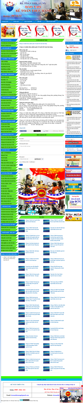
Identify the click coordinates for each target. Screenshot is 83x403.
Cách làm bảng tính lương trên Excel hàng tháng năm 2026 (73, 92)
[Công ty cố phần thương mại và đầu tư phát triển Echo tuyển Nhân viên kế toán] (21, 363)
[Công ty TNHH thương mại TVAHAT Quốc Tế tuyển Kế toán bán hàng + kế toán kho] (21, 301)
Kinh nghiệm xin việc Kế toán (7, 243)
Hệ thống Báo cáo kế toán (7, 219)
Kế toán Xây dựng (5, 193)
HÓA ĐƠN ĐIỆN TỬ (6, 48)
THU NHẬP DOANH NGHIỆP (8, 121)
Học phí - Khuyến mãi (6, 45)
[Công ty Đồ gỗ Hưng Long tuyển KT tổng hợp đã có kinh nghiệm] (46, 270)
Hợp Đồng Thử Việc (5, 66)
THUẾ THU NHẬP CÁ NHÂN (8, 97)
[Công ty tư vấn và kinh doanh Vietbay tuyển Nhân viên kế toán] (21, 324)
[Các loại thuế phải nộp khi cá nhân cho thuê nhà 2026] (69, 114)
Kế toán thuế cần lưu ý (6, 167)
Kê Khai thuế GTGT (5, 116)
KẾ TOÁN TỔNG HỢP (7, 173)
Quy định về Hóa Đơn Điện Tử (8, 51)
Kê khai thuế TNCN (5, 105)
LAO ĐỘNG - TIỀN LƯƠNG (8, 58)
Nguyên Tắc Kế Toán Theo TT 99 (8, 147)
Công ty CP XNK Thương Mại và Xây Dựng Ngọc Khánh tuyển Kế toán (32, 345)
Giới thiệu (39, 379)
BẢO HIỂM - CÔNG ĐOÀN (8, 74)
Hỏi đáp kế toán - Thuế (6, 240)
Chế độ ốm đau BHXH (6, 87)
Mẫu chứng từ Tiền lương (7, 71)
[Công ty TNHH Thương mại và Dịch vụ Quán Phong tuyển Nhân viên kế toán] (46, 363)
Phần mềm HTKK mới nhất (7, 162)
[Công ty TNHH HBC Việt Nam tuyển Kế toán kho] (21, 255)
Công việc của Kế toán (6, 238)
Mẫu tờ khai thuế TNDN (6, 131)
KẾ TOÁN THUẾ (6, 150)
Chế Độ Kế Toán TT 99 (7, 134)
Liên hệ (44, 379)
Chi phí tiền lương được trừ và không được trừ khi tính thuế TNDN (73, 96)
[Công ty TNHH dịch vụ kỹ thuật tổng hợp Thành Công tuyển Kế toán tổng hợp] (46, 340)
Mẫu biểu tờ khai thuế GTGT (7, 118)
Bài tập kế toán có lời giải (7, 250)
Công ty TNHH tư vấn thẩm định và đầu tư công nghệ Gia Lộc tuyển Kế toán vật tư (57, 307)
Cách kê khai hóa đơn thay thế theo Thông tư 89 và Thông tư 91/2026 (76, 57)
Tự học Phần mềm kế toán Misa (8, 178)
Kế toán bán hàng (5, 188)
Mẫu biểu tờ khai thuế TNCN (7, 108)
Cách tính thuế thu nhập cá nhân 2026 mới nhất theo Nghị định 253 (74, 64)
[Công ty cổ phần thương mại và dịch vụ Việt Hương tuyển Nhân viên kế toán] (21, 316)
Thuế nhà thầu (4, 160)
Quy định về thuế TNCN (6, 100)
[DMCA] (24, 400)
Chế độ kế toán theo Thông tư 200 (9, 211)
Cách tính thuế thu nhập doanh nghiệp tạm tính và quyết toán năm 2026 (73, 124)
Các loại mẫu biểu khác (6, 203)
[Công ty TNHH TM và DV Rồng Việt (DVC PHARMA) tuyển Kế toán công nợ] (21, 355)
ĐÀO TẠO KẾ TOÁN (6, 40)
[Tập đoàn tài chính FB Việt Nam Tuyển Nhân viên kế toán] (46, 231)
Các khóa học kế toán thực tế (8, 43)
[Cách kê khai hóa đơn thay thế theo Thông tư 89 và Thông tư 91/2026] (69, 59)
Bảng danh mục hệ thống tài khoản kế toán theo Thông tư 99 (74, 67)
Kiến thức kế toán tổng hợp (7, 198)
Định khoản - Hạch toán (6, 196)
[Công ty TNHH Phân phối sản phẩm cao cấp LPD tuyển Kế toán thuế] (46, 247)
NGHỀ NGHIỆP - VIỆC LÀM (8, 232)
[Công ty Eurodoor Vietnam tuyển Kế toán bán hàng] (21, 340)
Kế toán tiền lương (5, 64)
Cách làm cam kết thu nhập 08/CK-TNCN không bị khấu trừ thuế (74, 101)
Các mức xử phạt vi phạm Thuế (8, 165)
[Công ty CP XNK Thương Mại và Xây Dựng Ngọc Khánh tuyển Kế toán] (21, 347)
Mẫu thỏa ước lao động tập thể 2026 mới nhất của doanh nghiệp (73, 129)
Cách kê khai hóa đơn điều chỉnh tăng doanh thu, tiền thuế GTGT (73, 81)
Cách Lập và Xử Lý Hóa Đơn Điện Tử (9, 53)
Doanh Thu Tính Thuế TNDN (7, 129)
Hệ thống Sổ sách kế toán (7, 216)
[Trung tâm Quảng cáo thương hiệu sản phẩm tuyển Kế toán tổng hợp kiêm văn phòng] (21, 293)
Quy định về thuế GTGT (6, 113)
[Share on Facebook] (23, 131)
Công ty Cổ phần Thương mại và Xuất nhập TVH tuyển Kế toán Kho (32, 283)
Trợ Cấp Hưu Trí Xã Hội (6, 92)
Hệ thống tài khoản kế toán (7, 214)
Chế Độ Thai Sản (5, 89)
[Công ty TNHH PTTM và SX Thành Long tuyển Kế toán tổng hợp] (46, 370)
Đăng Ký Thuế (4, 155)
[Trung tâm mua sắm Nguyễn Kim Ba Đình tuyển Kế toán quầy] (21, 270)
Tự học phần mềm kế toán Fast (8, 181)
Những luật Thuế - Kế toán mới (8, 227)
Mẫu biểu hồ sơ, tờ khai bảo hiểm (8, 94)
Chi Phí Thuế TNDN (5, 126)
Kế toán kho (4, 186)
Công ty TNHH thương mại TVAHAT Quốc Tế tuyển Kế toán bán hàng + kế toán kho (33, 299)
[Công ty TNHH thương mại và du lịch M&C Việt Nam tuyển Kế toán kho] (46, 262)
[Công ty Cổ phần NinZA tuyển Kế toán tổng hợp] (46, 324)
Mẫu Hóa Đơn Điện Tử (6, 56)
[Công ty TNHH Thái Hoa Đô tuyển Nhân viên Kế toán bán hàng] (21, 231)
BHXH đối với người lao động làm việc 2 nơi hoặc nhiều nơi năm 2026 (73, 77)
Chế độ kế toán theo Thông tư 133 (9, 209)
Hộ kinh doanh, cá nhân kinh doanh (9, 170)
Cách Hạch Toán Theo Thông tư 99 (9, 137)
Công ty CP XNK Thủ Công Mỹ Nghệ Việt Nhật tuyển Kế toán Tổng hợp (57, 291)
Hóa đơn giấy (4, 157)
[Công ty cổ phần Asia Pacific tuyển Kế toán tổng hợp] (21, 262)
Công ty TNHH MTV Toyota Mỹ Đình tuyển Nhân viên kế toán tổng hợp (57, 314)
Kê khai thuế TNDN (5, 124)
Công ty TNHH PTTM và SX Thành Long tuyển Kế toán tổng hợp (57, 368)
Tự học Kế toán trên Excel (7, 176)
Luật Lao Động (4, 61)
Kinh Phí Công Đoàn (5, 84)
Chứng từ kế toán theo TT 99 (7, 142)
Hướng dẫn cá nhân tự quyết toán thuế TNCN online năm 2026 (73, 72)
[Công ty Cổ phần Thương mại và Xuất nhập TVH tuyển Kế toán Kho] (21, 285)
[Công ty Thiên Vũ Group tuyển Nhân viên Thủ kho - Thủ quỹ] (21, 278)
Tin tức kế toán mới (5, 229)
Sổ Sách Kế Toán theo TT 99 (7, 144)
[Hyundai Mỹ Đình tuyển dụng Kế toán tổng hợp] (46, 332)
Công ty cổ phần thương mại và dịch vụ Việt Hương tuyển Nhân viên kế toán (33, 314)
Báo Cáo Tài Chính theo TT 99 (8, 139)
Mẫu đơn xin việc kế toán (7, 245)
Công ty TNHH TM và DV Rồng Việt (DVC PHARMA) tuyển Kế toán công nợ (32, 353)
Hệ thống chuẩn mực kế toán (7, 221)
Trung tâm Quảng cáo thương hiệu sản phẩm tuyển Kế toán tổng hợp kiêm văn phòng (32, 291)
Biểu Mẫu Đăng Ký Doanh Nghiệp (8, 235)
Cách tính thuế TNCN (6, 102)
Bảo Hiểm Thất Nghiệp (6, 82)
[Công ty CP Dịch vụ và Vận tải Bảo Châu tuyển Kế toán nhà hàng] (21, 370)
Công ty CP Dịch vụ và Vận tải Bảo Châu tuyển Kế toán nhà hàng (32, 368)
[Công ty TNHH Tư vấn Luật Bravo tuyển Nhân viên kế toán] (46, 224)
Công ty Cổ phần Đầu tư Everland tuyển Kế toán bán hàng (56, 353)
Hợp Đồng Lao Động (5, 69)
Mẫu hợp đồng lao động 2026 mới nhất (73, 105)
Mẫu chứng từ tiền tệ (6, 201)
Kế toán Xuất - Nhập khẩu (7, 191)
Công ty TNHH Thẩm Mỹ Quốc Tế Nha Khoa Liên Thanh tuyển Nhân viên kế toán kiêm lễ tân (33, 307)
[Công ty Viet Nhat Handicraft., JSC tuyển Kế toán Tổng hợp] (21, 247)
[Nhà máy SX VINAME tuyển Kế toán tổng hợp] (46, 255)
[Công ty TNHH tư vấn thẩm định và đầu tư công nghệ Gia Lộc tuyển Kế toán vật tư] (46, 309)
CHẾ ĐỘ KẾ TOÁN (6, 206)
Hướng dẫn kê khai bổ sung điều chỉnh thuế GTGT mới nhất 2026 (74, 89)
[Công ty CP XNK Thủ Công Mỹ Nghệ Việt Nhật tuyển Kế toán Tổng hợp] (46, 293)
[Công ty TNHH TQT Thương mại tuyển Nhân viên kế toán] (46, 301)
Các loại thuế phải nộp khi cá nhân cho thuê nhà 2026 (76, 112)
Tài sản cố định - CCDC (6, 183)
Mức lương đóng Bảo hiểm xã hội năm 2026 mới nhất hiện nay (74, 132)
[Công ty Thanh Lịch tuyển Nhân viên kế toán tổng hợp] (21, 224)
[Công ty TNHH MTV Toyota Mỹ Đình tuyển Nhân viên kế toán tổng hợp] (46, 316)
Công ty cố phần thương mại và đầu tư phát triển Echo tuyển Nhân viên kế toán (33, 361)
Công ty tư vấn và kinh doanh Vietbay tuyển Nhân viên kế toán (32, 322)
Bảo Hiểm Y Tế (4, 79)
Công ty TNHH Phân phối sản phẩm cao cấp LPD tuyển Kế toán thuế (57, 245)
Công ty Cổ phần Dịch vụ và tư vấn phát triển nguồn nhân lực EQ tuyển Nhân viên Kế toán (33, 237)
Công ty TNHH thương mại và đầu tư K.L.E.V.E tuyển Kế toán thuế (33, 330)
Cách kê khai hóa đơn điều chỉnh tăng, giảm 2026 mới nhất (74, 85)
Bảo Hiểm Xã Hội (5, 77)
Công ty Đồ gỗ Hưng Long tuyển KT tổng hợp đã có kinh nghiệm (57, 268)
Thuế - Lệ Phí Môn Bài (6, 152)
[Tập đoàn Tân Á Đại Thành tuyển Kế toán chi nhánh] (46, 278)
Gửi (21, 164)
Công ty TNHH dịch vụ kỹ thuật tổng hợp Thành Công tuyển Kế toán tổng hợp (57, 337)
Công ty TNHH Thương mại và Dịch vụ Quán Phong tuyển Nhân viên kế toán (57, 361)
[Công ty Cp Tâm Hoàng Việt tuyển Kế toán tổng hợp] (46, 347)
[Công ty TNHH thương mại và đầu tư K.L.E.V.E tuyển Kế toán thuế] (21, 332)
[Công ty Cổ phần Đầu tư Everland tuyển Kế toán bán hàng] (46, 355)
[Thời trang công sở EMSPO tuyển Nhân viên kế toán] (46, 285)
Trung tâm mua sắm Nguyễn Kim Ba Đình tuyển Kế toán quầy (32, 268)
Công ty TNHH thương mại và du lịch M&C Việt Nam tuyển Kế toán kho (57, 260)
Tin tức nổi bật (70, 53)
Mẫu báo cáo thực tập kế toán (8, 248)
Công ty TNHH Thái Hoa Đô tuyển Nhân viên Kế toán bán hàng (32, 229)
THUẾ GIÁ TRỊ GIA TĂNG (8, 110)
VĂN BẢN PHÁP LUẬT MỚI (8, 224)
